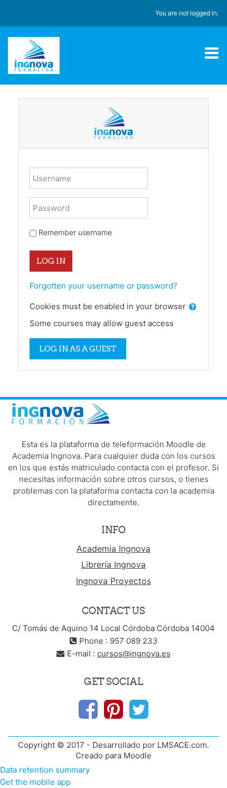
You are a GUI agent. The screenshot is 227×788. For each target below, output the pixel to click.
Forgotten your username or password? (103, 286)
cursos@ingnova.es (134, 653)
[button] (192, 307)
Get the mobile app (35, 782)
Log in (50, 261)
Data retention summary (45, 770)
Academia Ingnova (113, 548)
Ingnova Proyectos (113, 581)
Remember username (75, 232)
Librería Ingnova (113, 564)
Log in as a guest (78, 349)
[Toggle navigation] (211, 52)
